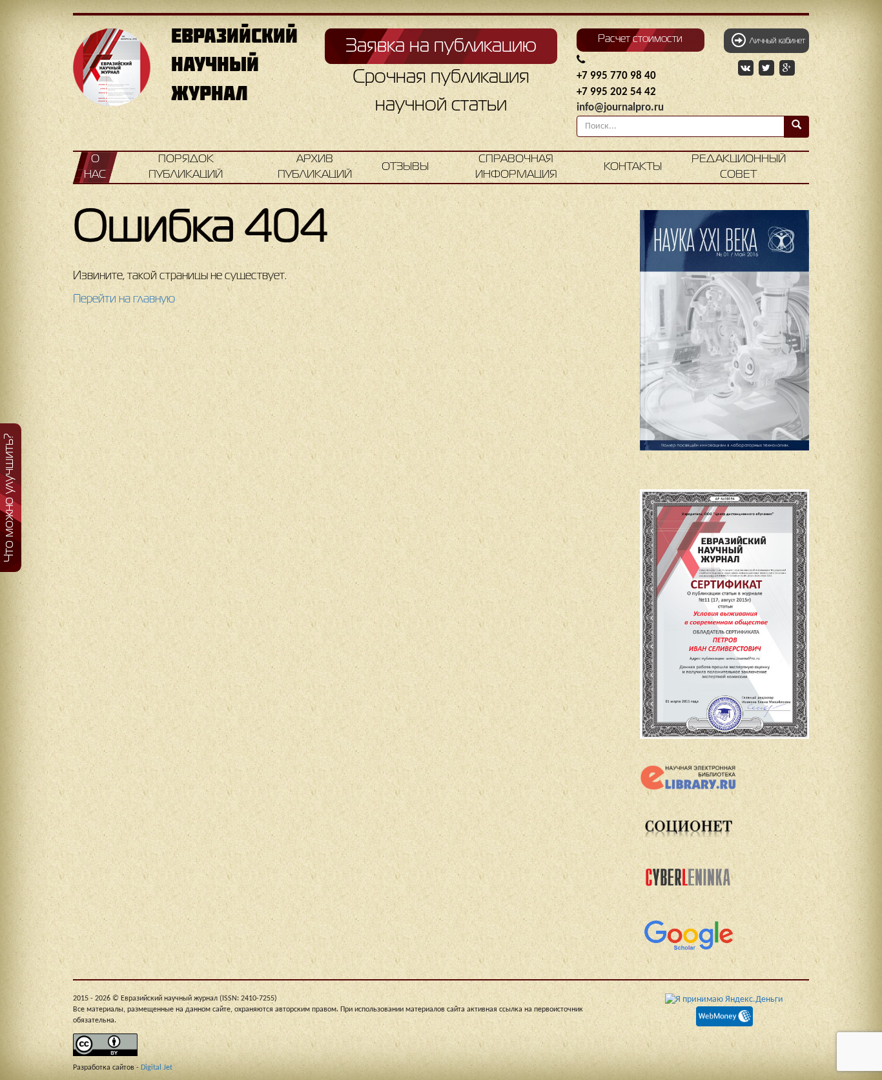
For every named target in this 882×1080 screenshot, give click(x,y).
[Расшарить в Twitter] (767, 68)
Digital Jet (156, 1068)
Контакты (633, 167)
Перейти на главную (124, 299)
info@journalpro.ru (620, 107)
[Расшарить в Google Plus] (787, 68)
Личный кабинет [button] (775, 41)
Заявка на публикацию (441, 46)
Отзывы (405, 167)
